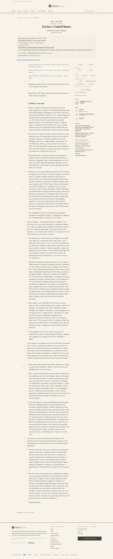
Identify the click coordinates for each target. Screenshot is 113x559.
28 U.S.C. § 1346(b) (43, 141)
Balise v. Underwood (44, 274)
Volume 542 (26, 17)
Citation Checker (55, 548)
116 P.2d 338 (48, 272)
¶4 (27, 83)
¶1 (27, 64)
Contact (36, 554)
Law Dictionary (54, 533)
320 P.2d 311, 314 (50, 218)
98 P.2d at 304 (50, 291)
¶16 (27, 364)
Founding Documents (56, 544)
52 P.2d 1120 (36, 386)
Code (19, 11)
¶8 (27, 133)
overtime (77, 153)
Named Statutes (55, 542)
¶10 (27, 171)
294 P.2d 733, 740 (47, 337)
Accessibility (27, 554)
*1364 (23, 366)
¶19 (27, 449)
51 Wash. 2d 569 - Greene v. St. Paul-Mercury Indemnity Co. (77, 50)
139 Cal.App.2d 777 (35, 337)
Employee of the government (83, 146)
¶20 (27, 473)
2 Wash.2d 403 (41, 269)
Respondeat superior (80, 155)
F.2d (32, 17)
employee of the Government (47, 483)
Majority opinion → (83, 111)
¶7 (27, 107)
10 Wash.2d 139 (39, 272)
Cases (13, 11)
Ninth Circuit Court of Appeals (56, 30)
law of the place (53, 491)
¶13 (27, 261)
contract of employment (41, 229)
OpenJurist (19, 17)
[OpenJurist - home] (56, 6)
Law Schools (54, 539)
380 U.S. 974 (56, 144)
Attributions (56, 554)
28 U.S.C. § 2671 (49, 47)
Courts (25, 11)
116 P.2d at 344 (33, 294)
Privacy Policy (74, 554)
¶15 (27, 331)
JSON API (80, 533)
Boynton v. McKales (55, 50)
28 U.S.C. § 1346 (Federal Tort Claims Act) (33, 47)
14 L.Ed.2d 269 (37, 146)
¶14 (27, 302)
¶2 (27, 70)
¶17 (27, 373)
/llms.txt (80, 531)
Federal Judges (55, 535)
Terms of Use (64, 554)
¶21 (27, 502)
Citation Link (84, 75)
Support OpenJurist (89, 538)
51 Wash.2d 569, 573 (38, 218)
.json (25, 512)
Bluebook (93, 75)
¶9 (27, 155)
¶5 (27, 93)
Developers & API (82, 529)
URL (77, 75)
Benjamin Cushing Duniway (86, 114)
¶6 (27, 103)
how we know (49, 53)
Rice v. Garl (32, 269)
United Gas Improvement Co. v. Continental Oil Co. (36, 50)
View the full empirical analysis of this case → (29, 60)
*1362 (23, 64)
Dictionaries (41, 11)
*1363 (23, 188)
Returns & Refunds (46, 554)
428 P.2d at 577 (47, 303)
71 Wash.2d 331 (56, 274)
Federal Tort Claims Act (48, 117)
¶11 (27, 212)
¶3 (27, 75)
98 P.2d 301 (50, 269)
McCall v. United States (57, 141)
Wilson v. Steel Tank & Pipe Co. (54, 383)
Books (50, 11)
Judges (33, 11)
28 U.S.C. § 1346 (37, 120)
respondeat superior (42, 405)
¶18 (27, 402)
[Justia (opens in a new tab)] (31, 543)
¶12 (27, 238)
